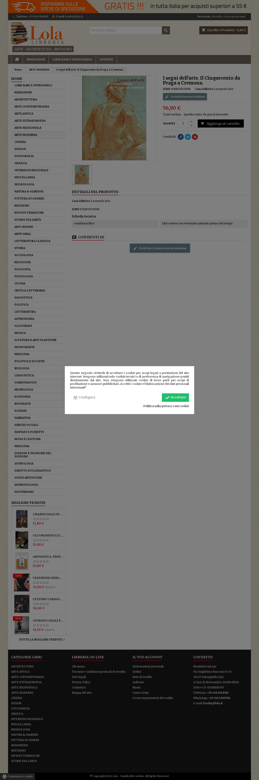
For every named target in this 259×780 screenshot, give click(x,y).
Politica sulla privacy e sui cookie (166, 406)
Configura (84, 397)
